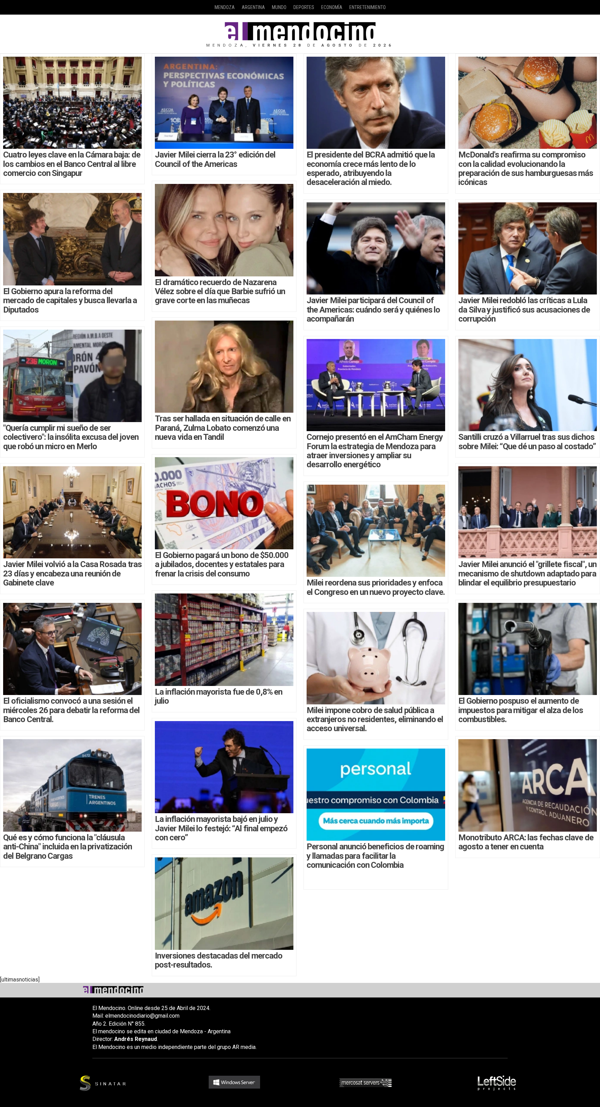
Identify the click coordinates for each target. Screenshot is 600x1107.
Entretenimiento (367, 7)
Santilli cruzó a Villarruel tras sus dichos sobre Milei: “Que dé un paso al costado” (527, 441)
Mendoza (225, 7)
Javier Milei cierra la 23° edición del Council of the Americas (215, 159)
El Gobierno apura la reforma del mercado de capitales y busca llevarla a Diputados (70, 300)
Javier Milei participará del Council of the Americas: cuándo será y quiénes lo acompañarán (373, 310)
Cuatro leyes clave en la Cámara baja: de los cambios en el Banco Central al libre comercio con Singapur (71, 164)
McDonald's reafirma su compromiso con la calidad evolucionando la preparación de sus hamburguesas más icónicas (525, 168)
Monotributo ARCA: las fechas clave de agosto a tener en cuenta (525, 842)
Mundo (279, 7)
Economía (331, 7)
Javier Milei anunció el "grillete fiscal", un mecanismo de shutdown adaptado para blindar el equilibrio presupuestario (527, 573)
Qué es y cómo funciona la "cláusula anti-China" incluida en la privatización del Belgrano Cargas (67, 847)
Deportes (303, 7)
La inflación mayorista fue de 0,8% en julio (218, 696)
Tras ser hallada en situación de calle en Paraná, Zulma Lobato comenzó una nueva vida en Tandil (223, 428)
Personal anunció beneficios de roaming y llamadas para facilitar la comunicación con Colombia (375, 856)
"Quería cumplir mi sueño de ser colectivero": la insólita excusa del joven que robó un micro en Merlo (71, 437)
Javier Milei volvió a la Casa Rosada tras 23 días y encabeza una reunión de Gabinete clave (72, 573)
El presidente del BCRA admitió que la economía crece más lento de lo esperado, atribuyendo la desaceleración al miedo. (371, 168)
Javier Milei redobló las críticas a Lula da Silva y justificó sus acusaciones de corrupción (524, 310)
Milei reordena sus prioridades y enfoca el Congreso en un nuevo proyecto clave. (376, 587)
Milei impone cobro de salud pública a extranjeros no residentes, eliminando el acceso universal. (375, 719)
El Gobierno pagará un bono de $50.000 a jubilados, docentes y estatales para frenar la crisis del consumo (222, 564)
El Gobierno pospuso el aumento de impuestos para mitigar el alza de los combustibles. (520, 710)
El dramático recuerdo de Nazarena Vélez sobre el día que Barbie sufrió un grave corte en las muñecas (220, 291)
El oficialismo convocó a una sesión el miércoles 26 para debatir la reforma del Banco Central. (71, 710)
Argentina (253, 7)
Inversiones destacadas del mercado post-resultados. (218, 960)
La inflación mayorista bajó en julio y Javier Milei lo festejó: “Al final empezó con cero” (221, 828)
